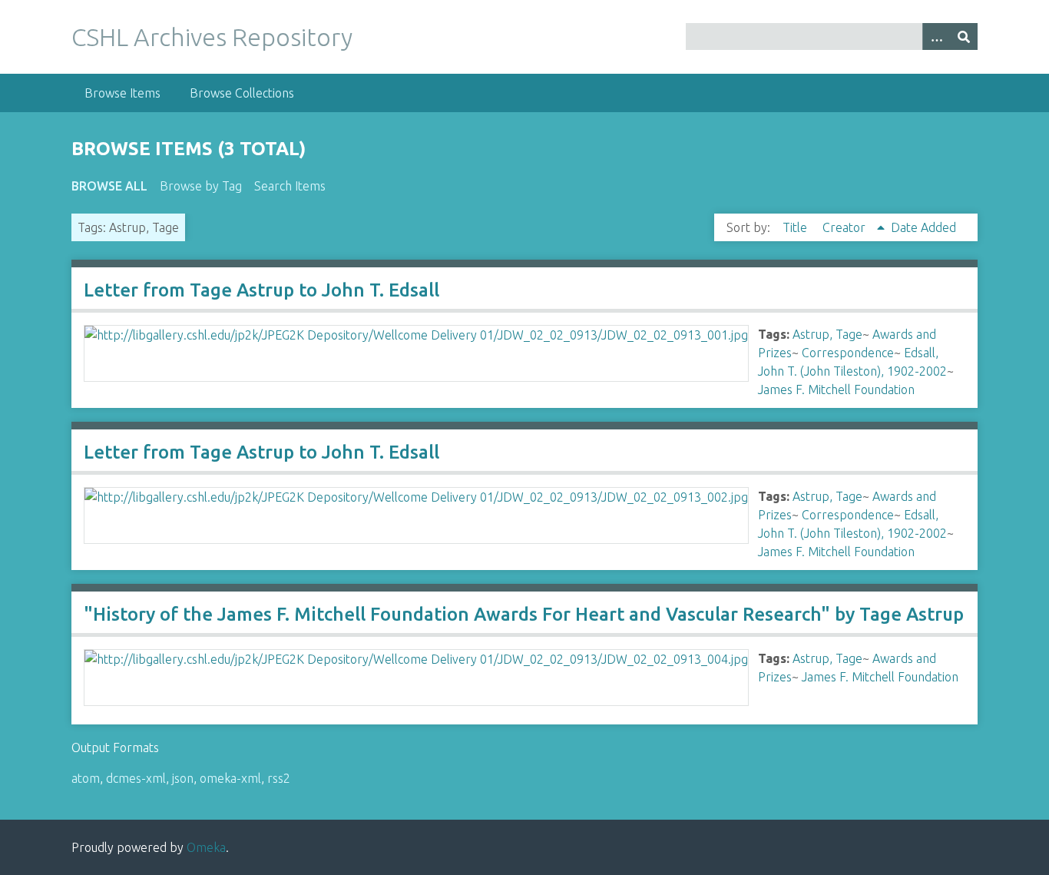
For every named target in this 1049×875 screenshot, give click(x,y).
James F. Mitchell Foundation (836, 389)
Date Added (923, 227)
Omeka (206, 847)
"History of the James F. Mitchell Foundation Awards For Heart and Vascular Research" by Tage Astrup (524, 614)
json (183, 778)
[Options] (936, 36)
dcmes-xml (136, 778)
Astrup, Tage (827, 334)
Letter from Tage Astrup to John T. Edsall (261, 290)
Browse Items (122, 93)
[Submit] (964, 36)
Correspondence (848, 353)
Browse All (109, 186)
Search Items (290, 186)
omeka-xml (230, 778)
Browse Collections (242, 93)
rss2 (278, 778)
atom (85, 778)
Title (796, 227)
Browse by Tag (201, 186)
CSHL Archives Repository (211, 37)
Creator (845, 227)
